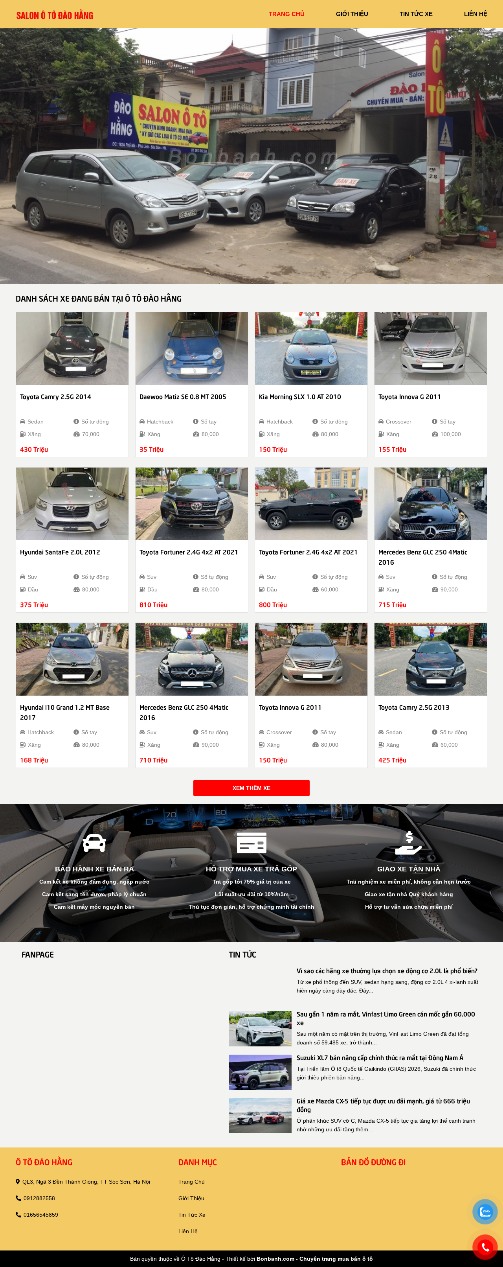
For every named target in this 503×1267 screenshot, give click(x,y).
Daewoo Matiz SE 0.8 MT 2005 (183, 396)
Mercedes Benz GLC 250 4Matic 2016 (422, 556)
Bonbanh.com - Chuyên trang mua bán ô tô (315, 1259)
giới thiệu (352, 14)
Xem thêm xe (251, 788)
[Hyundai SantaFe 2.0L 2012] (72, 504)
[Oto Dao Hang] (55, 14)
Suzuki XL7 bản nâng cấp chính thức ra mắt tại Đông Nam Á (380, 1057)
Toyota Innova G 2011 (409, 396)
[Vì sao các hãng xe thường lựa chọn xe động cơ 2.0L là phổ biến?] (260, 985)
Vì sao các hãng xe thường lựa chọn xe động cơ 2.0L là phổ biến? (387, 970)
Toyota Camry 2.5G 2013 (414, 706)
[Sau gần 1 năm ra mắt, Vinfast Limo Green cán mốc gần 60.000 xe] (260, 1028)
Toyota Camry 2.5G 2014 (55, 396)
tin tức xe (416, 14)
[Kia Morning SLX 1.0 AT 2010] (311, 348)
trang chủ (287, 14)
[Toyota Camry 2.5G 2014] (72, 348)
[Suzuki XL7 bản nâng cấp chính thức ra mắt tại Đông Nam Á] (260, 1072)
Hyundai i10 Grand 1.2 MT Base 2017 (65, 711)
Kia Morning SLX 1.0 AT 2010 (300, 396)
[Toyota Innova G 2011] (430, 348)
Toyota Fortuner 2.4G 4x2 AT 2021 (189, 551)
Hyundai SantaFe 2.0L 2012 (60, 551)
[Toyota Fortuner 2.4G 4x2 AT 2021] (192, 504)
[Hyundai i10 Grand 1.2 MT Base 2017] (72, 659)
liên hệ (475, 14)
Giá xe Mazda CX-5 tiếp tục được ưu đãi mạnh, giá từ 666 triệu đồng (383, 1104)
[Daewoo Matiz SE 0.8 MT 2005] (192, 348)
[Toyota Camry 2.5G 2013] (430, 659)
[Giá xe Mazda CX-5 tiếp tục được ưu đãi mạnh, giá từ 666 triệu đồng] (260, 1115)
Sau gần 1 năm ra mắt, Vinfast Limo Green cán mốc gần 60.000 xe (386, 1017)
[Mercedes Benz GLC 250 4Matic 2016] (430, 504)
